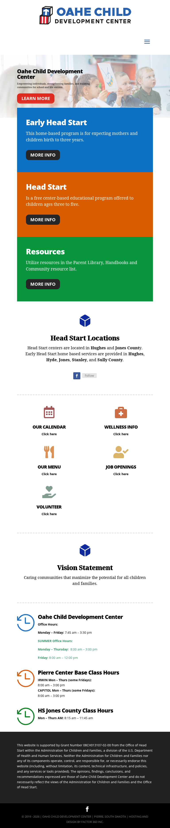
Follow (89, 375)
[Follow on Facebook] (76, 375)
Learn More (35, 98)
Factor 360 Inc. (92, 822)
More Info (43, 155)
